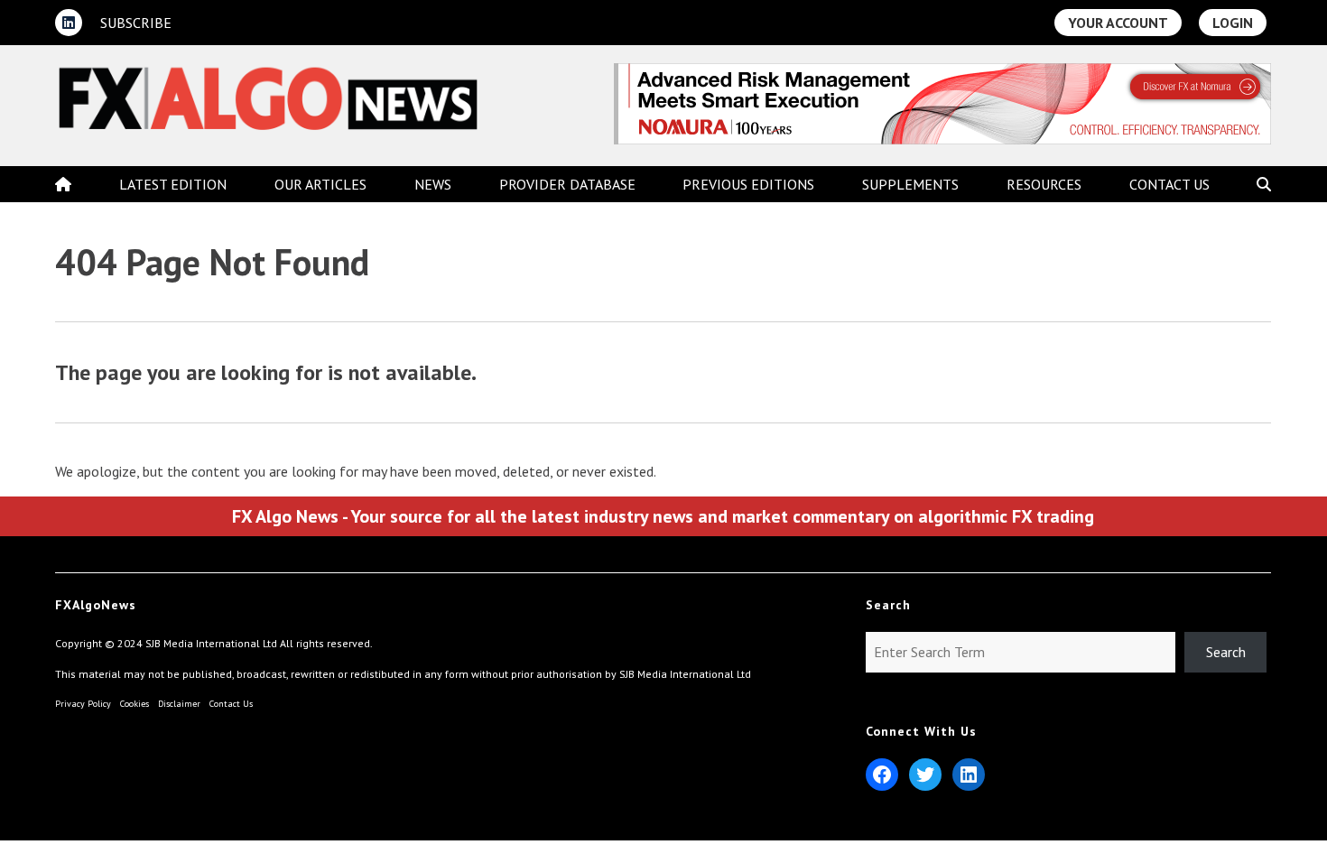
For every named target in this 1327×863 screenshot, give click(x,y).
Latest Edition (173, 184)
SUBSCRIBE (136, 23)
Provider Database (567, 184)
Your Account (1118, 23)
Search (1226, 652)
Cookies (134, 704)
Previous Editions (748, 184)
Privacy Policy (83, 704)
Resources (1044, 184)
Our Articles (320, 184)
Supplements (910, 184)
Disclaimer (179, 704)
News (432, 184)
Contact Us (1169, 184)
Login (1232, 23)
